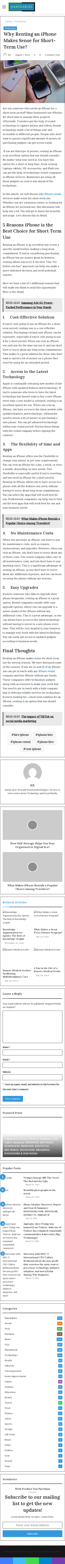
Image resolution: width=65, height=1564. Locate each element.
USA (7, 1344)
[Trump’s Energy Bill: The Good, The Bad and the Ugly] (12, 1181)
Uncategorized (13, 1371)
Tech (7, 1328)
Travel (8, 1402)
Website (7, 1072)
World (8, 1323)
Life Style (10, 1434)
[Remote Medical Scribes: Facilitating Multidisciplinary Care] (17, 957)
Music (8, 1439)
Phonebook (11, 1349)
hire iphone (21, 734)
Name (6, 1047)
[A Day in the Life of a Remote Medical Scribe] (48, 956)
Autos (8, 1418)
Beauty (8, 1397)
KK (9, 55)
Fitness (9, 1413)
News (8, 1339)
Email (6, 1059)
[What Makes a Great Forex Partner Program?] (48, 918)
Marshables (11, 1318)
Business (9, 1334)
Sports (8, 1424)
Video (8, 1445)
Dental (8, 1461)
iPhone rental (52, 194)
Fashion (9, 1386)
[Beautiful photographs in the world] (12, 1194)
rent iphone (33, 749)
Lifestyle (9, 1365)
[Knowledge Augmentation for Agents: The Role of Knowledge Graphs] (17, 918)
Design (8, 1429)
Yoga (7, 1466)
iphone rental (21, 741)
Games (8, 1381)
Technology (20, 21)
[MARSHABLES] (21, 6)
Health (8, 1360)
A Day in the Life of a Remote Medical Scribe (47, 970)
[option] (32, 1139)
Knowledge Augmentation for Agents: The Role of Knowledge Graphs (14, 934)
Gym (7, 1455)
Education (10, 1392)
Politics (9, 1450)
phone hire (47, 741)
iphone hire (45, 734)
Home (8, 21)
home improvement (15, 1376)
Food (7, 1408)
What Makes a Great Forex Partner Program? (48, 931)
